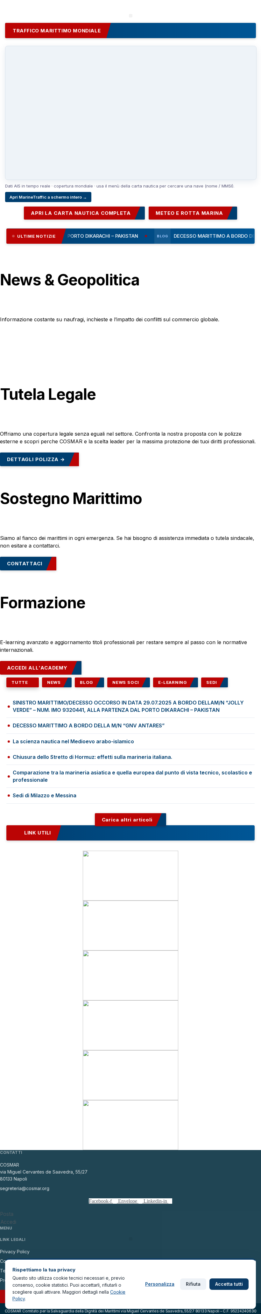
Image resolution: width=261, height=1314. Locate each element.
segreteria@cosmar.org (24, 1188)
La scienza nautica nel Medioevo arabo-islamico (73, 741)
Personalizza (159, 1284)
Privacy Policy (15, 1251)
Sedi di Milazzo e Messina (44, 795)
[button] (130, 15)
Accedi (8, 1222)
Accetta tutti (229, 1284)
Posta (6, 1214)
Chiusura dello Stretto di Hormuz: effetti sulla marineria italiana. (92, 757)
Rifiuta (193, 1284)
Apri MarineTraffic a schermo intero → (48, 197)
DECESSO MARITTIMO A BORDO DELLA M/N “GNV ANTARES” (89, 725)
